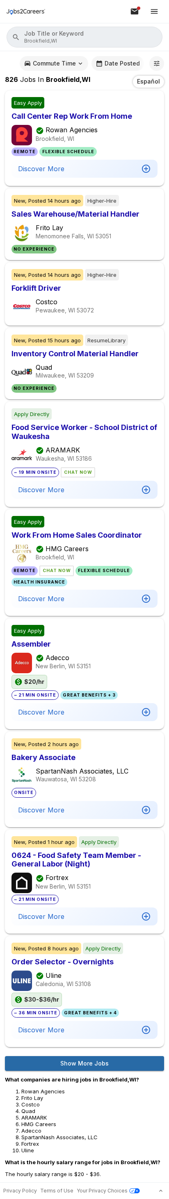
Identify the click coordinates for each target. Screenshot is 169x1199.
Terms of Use (56, 1191)
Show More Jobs (84, 1063)
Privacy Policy (20, 1191)
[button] (84, 37)
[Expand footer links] (161, 1191)
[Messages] (134, 11)
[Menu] (154, 11)
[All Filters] (156, 63)
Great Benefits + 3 (89, 695)
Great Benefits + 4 (90, 1013)
